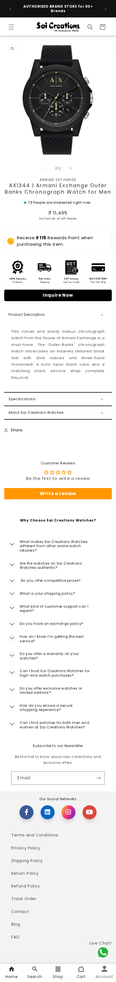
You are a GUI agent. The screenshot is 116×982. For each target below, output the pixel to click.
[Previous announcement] (10, 9)
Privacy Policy (25, 848)
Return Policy (25, 873)
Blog (15, 924)
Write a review (58, 493)
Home (11, 976)
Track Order (24, 899)
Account (104, 976)
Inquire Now (58, 295)
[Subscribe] (98, 778)
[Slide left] (45, 168)
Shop (58, 976)
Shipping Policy (27, 861)
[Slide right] (70, 168)
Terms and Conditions (34, 835)
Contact (20, 911)
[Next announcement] (105, 9)
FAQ (15, 937)
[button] (11, 27)
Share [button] (17, 430)
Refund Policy (25, 886)
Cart (81, 976)
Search (34, 976)
